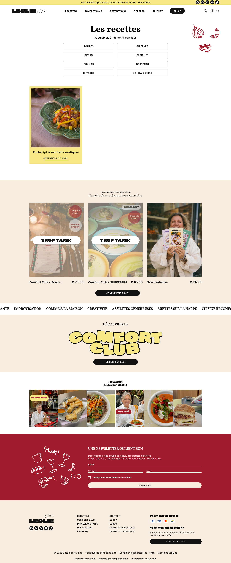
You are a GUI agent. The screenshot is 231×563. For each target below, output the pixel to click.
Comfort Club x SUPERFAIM (107, 282)
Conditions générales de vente (137, 552)
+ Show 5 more (142, 73)
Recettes (71, 11)
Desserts (142, 64)
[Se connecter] (211, 11)
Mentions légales (167, 552)
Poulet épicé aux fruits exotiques (56, 152)
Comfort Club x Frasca (45, 282)
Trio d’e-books (157, 282)
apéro (89, 55)
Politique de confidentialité (100, 552)
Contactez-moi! (175, 541)
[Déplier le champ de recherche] (206, 11)
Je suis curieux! (115, 362)
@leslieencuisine (115, 384)
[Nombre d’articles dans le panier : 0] (216, 11)
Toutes (89, 46)
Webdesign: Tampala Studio (113, 558)
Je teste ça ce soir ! (55, 158)
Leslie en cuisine (72, 552)
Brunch (89, 64)
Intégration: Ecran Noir (144, 558)
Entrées (88, 73)
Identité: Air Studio (85, 558)
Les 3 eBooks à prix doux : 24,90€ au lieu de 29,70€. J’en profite (115, 2)
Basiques (142, 55)
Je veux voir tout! (117, 293)
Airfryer (142, 46)
